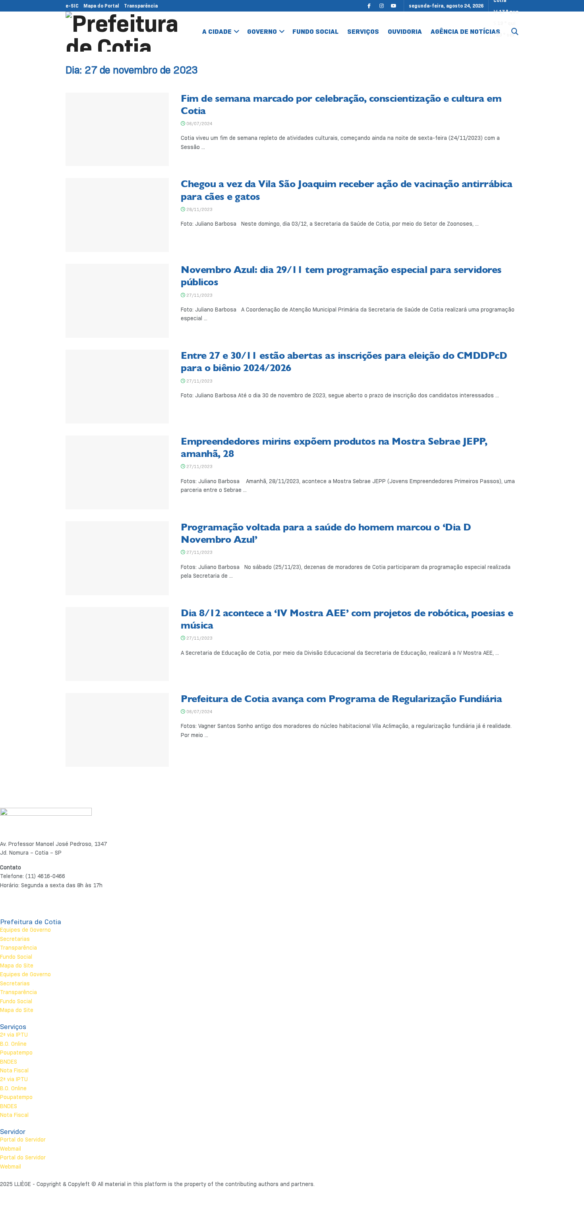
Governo (262, 31)
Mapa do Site (16, 965)
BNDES (8, 1061)
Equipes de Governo (25, 929)
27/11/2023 (199, 295)
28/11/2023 (199, 209)
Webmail (10, 1148)
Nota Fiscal (14, 1070)
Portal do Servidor (23, 1139)
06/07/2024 (199, 123)
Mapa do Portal (101, 6)
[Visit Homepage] (124, 32)
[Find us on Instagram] (381, 6)
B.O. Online (13, 1043)
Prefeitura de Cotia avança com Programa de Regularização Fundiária (341, 698)
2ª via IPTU (14, 1034)
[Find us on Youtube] (394, 6)
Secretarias (15, 938)
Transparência (141, 6)
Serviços (363, 31)
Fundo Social (315, 31)
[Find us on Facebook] (369, 6)
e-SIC (72, 6)
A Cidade (217, 31)
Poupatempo (16, 1052)
